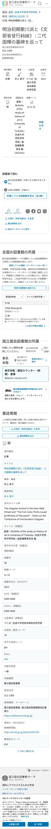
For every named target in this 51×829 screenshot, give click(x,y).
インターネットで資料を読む (15, 789)
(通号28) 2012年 (16, 16)
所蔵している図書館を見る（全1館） (25, 195)
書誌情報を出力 (15, 223)
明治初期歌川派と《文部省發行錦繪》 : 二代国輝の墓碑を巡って (25, 470)
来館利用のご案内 (37, 360)
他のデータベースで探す (19, 229)
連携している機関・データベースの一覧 (27, 265)
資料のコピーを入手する (13, 793)
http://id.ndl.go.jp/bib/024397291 (21, 732)
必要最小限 (14, 824)
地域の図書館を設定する (25, 287)
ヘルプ (27, 281)
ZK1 (6, 659)
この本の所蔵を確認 (34, 325)
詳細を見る (41, 125)
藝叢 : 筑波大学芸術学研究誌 (22, 12)
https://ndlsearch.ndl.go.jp (18, 715)
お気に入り (8, 213)
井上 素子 (9, 496)
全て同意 (38, 824)
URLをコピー (17, 213)
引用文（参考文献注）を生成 (21, 218)
